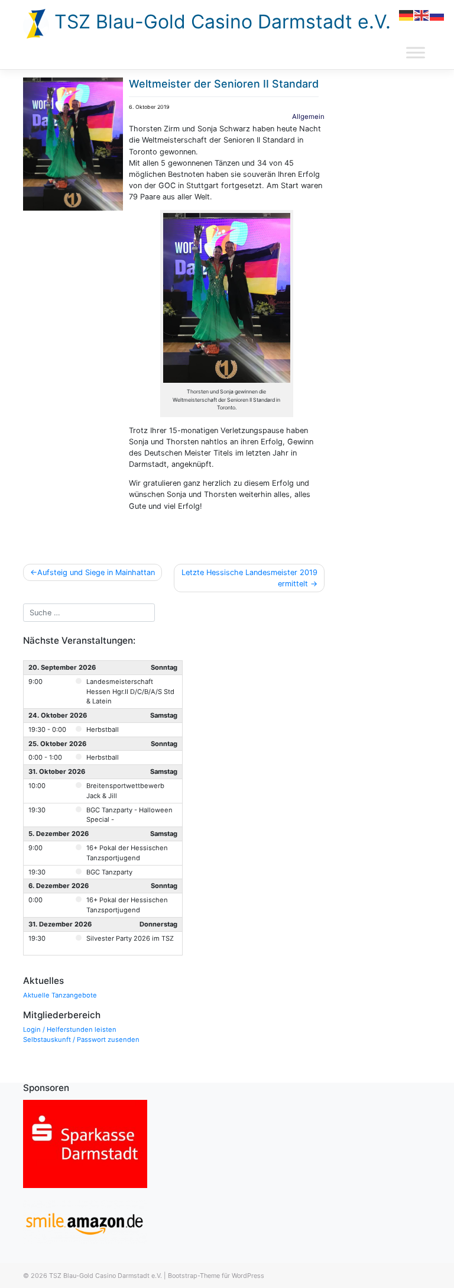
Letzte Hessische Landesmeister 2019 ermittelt (249, 578)
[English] (422, 14)
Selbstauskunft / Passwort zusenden (81, 1039)
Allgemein (308, 116)
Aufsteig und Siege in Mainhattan (96, 572)
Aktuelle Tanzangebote (60, 995)
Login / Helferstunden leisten (69, 1029)
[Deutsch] (406, 14)
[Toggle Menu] (415, 52)
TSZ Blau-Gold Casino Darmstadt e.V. (220, 21)
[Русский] (437, 14)
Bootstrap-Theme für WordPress (216, 1275)
